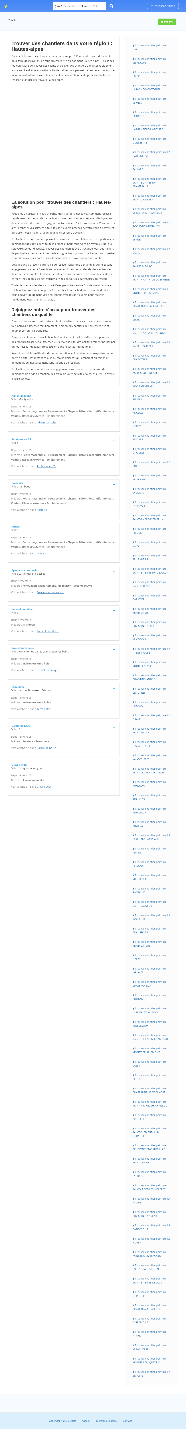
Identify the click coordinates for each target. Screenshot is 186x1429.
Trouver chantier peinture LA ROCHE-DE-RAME (151, 384)
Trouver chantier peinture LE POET (151, 464)
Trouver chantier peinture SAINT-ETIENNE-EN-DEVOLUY (150, 570)
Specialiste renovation (50, 592)
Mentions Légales (106, 1420)
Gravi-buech (44, 786)
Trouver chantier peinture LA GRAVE (151, 717)
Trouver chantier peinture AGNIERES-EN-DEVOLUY (150, 1253)
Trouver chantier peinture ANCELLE (150, 410)
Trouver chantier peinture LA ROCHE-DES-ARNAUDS (151, 224)
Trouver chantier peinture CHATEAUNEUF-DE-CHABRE (150, 1090)
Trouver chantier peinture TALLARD (150, 167)
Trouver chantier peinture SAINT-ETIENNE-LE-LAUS (150, 1280)
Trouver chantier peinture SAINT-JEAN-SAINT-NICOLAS (150, 331)
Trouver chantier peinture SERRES (150, 237)
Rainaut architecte (48, 631)
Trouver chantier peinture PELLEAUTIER (150, 557)
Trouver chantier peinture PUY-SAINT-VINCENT (150, 1213)
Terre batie (43, 709)
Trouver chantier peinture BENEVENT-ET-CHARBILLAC (150, 1147)
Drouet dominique (48, 670)
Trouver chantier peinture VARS (150, 544)
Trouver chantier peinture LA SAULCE (151, 250)
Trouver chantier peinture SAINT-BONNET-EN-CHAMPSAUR (150, 182)
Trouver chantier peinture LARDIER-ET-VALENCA (150, 1010)
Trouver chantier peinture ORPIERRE (150, 1293)
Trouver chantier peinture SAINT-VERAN (150, 1160)
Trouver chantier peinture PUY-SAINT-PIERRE (150, 624)
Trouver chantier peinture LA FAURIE (151, 1200)
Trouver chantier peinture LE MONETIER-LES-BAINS (151, 290)
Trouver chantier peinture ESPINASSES (150, 504)
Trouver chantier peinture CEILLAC (150, 1077)
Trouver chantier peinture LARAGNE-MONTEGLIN (150, 87)
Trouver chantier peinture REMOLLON (150, 810)
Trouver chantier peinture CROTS (150, 317)
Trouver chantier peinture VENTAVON (150, 637)
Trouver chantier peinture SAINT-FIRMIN (150, 730)
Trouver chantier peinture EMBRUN (150, 74)
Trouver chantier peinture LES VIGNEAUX (150, 743)
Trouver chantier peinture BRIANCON (150, 60)
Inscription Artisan (164, 5)
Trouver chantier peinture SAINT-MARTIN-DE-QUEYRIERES (152, 277)
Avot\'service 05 (46, 466)
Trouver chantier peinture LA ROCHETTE (151, 917)
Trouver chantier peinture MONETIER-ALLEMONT (150, 1050)
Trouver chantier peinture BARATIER (150, 597)
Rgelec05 (42, 510)
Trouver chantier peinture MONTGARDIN (150, 943)
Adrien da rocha (46, 422)
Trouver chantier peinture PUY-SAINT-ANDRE (150, 677)
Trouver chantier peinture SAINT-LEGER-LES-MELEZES (150, 1187)
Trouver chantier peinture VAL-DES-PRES (150, 757)
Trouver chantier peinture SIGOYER (150, 437)
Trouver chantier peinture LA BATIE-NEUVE (151, 154)
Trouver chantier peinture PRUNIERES (150, 1116)
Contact (127, 1420)
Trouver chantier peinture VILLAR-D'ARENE (150, 1347)
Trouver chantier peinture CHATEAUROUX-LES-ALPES (150, 304)
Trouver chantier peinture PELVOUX (150, 863)
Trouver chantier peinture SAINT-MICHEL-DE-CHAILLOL (150, 1103)
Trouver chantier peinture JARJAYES (150, 970)
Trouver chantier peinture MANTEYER (150, 877)
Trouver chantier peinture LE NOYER (151, 1240)
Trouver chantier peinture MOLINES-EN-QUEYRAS (150, 1360)
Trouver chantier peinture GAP (150, 47)
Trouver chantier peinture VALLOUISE (150, 477)
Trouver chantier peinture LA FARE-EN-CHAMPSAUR (151, 837)
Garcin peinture (46, 748)
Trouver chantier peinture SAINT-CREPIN (150, 584)
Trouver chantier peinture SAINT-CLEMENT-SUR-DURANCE (150, 1132)
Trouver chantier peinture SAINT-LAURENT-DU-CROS (150, 770)
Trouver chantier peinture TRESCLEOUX (150, 1023)
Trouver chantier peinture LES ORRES (150, 690)
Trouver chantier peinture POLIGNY (150, 997)
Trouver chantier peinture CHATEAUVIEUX (150, 983)
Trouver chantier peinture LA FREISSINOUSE (151, 650)
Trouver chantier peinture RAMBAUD (150, 890)
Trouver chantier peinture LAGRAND (150, 1173)
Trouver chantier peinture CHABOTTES (150, 357)
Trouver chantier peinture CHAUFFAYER (150, 930)
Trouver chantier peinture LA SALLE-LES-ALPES (151, 344)
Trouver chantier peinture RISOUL (150, 530)
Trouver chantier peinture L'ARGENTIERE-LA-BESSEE (150, 127)
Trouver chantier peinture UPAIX (150, 957)
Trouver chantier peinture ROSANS (150, 704)
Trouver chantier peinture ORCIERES (150, 450)
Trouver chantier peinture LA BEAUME (151, 1373)
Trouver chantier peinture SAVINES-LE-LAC (150, 264)
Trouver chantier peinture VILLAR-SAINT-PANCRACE (150, 210)
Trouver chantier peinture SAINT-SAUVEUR (150, 903)
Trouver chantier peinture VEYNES (150, 100)
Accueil (12, 19)
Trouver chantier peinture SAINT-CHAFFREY (150, 197)
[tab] (64, 397)
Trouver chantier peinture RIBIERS (150, 397)
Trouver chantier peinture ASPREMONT (150, 1320)
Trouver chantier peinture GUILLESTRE (150, 140)
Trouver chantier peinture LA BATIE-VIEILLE (151, 1227)
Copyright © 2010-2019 (62, 1420)
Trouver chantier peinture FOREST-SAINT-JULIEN (150, 1267)
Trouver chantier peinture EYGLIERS (150, 490)
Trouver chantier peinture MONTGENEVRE (150, 664)
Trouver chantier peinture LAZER (150, 1063)
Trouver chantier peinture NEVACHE (150, 1333)
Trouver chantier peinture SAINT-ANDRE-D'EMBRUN (150, 517)
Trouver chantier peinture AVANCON (150, 783)
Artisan (41, 553)
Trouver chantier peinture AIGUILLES (150, 797)
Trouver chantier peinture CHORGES (150, 114)
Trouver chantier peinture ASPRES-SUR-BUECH (150, 370)
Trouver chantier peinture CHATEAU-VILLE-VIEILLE (150, 1307)
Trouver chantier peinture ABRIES (150, 850)
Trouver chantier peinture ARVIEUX (150, 823)
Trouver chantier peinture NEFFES (150, 424)
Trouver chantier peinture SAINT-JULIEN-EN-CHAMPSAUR (151, 1037)
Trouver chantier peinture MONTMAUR (150, 610)
